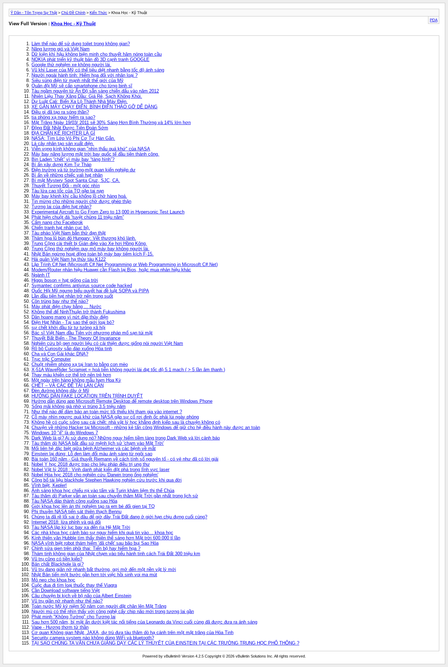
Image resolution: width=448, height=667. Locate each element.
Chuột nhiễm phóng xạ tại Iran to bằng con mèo (79, 364)
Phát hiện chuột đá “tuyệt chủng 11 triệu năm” (77, 217)
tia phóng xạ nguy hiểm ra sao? (63, 117)
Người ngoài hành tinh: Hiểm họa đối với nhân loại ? (84, 75)
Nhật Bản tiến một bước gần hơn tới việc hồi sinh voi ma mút (94, 574)
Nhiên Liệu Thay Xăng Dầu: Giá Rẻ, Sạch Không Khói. (86, 96)
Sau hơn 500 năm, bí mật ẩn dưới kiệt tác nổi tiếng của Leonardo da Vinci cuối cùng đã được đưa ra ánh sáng (144, 622)
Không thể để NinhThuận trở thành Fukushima (78, 311)
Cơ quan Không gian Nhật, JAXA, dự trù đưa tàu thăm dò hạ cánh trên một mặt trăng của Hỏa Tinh (132, 632)
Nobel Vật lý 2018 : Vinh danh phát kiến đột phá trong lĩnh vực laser (100, 469)
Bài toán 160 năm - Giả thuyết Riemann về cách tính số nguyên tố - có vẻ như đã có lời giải (124, 459)
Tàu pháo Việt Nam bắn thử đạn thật (68, 233)
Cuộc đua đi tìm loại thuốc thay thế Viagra (74, 585)
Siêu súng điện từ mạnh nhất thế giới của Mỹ (77, 80)
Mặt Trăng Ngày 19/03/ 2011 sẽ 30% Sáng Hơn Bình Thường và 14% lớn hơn (111, 122)
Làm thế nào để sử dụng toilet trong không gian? (80, 43)
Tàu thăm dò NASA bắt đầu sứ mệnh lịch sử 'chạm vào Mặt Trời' (97, 443)
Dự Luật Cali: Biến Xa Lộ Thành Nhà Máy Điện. (79, 101)
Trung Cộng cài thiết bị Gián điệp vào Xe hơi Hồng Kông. (89, 243)
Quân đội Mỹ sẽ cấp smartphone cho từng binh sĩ (81, 85)
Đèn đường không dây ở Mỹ (60, 390)
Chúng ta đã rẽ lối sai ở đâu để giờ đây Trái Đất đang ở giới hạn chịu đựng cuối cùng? (119, 516)
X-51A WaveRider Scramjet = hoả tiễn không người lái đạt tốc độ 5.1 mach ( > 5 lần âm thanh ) (128, 369)
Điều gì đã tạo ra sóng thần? (60, 112)
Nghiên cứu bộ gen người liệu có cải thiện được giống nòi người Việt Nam (107, 343)
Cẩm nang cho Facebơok (57, 222)
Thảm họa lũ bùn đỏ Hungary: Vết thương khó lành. (83, 238)
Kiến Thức (98, 13)
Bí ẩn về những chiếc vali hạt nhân (67, 175)
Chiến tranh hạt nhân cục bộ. (60, 227)
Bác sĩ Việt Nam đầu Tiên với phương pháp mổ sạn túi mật (92, 332)
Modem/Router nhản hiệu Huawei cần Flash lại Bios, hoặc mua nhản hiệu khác (111, 269)
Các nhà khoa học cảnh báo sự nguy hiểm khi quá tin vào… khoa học (102, 532)
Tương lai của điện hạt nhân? (61, 206)
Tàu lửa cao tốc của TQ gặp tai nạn (67, 190)
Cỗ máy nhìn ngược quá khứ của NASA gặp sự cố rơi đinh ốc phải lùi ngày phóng (115, 417)
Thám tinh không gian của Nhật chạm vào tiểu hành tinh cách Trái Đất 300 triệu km (115, 553)
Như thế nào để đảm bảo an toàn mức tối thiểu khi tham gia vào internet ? (106, 411)
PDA (434, 20)
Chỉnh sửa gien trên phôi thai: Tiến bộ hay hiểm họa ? (85, 548)
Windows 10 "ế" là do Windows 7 (64, 432)
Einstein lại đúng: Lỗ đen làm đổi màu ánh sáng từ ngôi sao (91, 453)
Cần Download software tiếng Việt (65, 590)
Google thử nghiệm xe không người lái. (71, 64)
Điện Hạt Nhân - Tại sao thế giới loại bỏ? (72, 322)
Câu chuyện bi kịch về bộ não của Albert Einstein (81, 595)
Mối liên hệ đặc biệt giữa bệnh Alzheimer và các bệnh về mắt (93, 448)
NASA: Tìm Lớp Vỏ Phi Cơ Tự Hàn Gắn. (73, 138)
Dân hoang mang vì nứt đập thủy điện (69, 317)
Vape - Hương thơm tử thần (60, 627)
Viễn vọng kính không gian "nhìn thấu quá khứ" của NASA (90, 148)
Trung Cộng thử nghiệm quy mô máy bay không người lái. (90, 248)
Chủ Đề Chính (73, 13)
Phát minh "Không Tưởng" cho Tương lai (73, 616)
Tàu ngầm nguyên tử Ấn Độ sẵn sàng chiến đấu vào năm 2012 (95, 91)
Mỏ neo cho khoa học (53, 580)
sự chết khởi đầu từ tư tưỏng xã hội (68, 327)
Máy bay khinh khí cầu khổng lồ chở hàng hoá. (79, 196)
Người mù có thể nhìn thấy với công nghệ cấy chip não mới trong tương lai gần (112, 611)
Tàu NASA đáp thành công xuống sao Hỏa (74, 501)
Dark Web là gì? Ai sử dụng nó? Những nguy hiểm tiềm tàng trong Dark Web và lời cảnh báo (125, 438)
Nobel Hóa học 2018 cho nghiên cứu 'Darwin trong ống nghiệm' (94, 474)
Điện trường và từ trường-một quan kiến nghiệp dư (83, 169)
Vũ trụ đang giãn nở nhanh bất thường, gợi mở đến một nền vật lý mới (103, 569)
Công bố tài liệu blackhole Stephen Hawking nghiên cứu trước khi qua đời (106, 480)
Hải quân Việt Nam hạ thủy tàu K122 (68, 259)
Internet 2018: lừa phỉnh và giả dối (66, 522)
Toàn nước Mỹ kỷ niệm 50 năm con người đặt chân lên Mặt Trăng (98, 606)
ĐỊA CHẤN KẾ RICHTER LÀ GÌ (63, 133)
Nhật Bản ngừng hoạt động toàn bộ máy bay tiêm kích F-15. (92, 254)
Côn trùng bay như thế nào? (59, 301)
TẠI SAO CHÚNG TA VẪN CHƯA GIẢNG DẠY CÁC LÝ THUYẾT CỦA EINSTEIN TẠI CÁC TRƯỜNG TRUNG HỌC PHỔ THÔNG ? (165, 643)
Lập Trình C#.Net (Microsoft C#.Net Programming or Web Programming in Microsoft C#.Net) (124, 264)
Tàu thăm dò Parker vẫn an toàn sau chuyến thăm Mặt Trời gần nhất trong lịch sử (114, 495)
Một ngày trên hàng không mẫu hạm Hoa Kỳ (76, 380)
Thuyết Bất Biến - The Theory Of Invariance (75, 338)
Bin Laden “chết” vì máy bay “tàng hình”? (72, 159)
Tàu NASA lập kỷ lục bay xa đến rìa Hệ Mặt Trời (80, 527)
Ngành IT (40, 275)
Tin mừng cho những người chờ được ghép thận (81, 201)
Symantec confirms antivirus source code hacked (81, 285)
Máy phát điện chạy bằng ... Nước (66, 306)
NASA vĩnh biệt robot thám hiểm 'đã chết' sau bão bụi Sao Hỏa (95, 543)
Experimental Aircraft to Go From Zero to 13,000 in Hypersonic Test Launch (107, 212)
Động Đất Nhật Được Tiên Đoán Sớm (69, 127)
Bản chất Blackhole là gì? (57, 564)
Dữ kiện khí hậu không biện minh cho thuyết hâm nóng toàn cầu (96, 54)
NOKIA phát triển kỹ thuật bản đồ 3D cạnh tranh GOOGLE (90, 59)
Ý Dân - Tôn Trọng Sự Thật (33, 13)
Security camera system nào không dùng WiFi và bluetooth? (92, 637)
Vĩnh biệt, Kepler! (49, 485)
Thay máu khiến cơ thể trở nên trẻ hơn (71, 374)
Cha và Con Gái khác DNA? (59, 353)
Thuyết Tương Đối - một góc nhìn (65, 185)
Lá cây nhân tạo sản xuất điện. (62, 143)
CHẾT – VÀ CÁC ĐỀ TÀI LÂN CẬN (67, 385)
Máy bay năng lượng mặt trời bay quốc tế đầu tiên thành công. (95, 154)
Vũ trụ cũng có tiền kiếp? (56, 558)
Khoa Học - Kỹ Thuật (73, 23)
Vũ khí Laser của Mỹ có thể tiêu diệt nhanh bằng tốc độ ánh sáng (97, 70)
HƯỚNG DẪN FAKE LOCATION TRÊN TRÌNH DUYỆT (87, 396)
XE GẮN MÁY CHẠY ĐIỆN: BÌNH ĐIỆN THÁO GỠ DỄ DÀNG (94, 106)
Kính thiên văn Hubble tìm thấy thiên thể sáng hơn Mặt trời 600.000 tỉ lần (105, 537)
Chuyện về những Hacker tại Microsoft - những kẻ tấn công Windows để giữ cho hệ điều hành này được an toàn (145, 427)
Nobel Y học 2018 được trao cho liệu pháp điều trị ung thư (90, 464)
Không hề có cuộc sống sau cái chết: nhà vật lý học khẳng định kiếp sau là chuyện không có (125, 422)
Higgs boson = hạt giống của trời (64, 280)
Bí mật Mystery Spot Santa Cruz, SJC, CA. (75, 180)
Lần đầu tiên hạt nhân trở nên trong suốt (72, 296)
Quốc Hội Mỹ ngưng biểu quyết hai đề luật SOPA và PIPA (90, 290)
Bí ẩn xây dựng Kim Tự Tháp (61, 164)
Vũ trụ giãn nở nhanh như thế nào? (67, 601)
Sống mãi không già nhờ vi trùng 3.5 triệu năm (78, 406)
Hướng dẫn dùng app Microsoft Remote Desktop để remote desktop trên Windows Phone (121, 401)
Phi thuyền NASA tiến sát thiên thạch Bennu (76, 511)
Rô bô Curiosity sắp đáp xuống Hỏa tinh (71, 348)
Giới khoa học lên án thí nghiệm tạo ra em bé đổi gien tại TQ (93, 506)
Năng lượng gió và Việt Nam (60, 49)
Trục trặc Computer (51, 359)
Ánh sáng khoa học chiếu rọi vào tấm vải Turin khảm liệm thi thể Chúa (102, 490)
